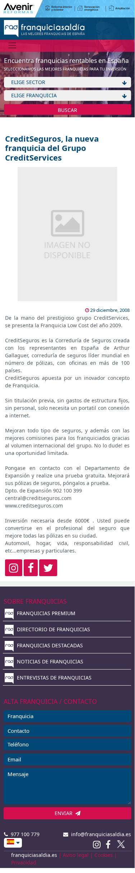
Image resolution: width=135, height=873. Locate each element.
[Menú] (12, 46)
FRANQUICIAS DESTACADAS (49, 645)
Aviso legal (76, 855)
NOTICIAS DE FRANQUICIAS (49, 661)
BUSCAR (67, 110)
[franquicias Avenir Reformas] (67, 8)
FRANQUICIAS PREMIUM (45, 613)
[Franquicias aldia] (44, 27)
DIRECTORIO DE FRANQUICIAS (52, 629)
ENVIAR (65, 813)
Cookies (103, 855)
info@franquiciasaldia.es (99, 834)
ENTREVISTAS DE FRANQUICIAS (53, 677)
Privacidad (23, 862)
